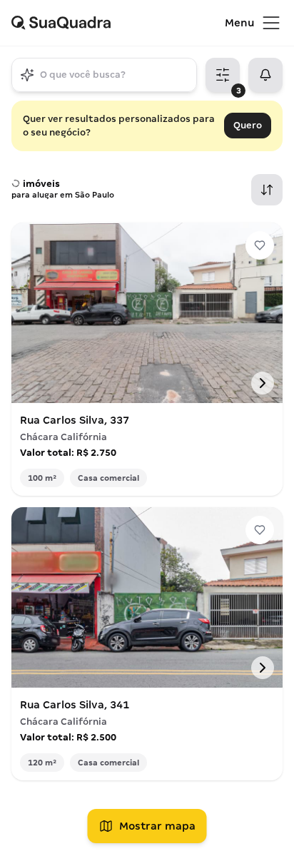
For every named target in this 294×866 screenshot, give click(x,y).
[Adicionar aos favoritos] (259, 245)
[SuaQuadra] (118, 23)
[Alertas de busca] (265, 75)
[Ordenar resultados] (267, 189)
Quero (247, 125)
